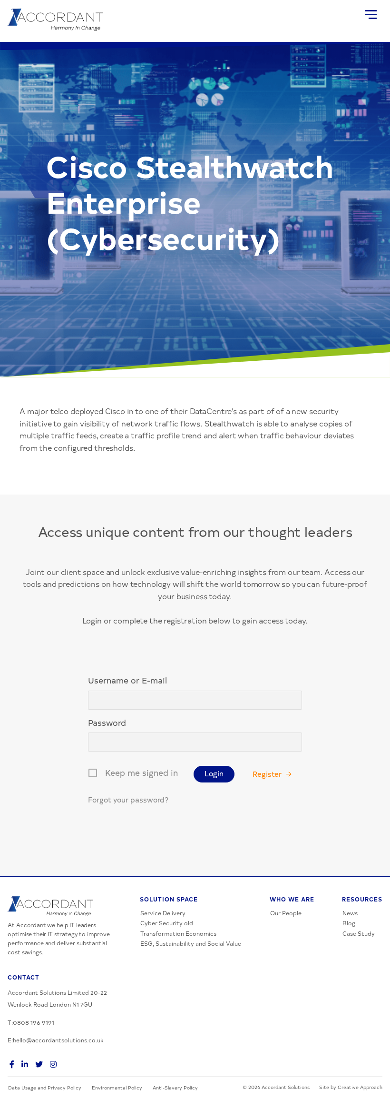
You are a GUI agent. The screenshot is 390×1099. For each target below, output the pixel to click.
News (350, 913)
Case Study (358, 933)
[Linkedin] (23, 1064)
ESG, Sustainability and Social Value (190, 943)
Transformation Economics (178, 933)
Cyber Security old (166, 923)
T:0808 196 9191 (31, 1022)
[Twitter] (37, 1064)
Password (107, 722)
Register (267, 774)
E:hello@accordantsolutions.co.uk (56, 1040)
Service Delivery (162, 913)
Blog (348, 923)
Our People (286, 913)
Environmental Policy (117, 1087)
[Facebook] (10, 1064)
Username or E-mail (127, 679)
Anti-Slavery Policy (175, 1087)
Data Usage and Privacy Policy (44, 1087)
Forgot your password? (128, 799)
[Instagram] (51, 1064)
